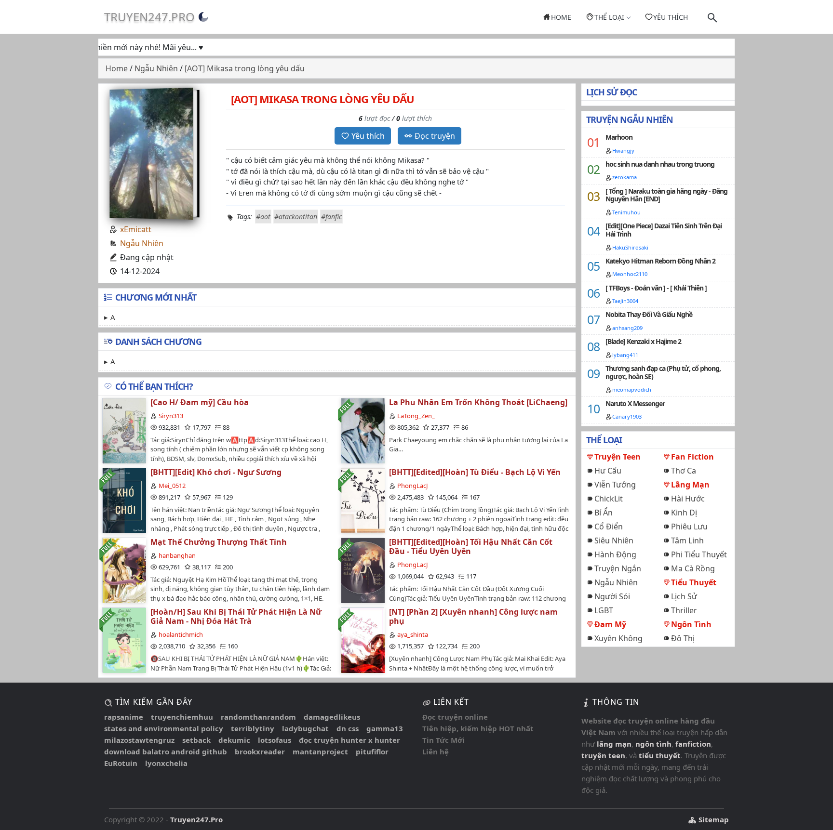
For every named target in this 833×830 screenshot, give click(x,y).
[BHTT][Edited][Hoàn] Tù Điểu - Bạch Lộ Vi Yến (475, 472)
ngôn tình (653, 744)
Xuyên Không (618, 638)
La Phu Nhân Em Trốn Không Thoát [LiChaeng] (478, 402)
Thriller (684, 610)
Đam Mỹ (610, 624)
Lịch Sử (684, 596)
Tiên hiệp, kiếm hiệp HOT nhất (478, 728)
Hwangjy (623, 150)
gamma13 (384, 728)
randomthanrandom (258, 717)
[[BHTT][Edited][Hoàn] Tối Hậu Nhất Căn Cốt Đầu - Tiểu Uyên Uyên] (362, 570)
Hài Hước (688, 498)
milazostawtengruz (139, 740)
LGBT (603, 610)
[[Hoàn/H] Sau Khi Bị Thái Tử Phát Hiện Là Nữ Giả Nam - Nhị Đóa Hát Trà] (124, 639)
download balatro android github (165, 751)
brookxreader (260, 751)
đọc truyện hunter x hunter (349, 740)
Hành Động (615, 554)
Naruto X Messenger (635, 403)
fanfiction (693, 744)
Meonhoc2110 (629, 273)
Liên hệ (435, 751)
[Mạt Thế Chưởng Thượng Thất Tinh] (124, 570)
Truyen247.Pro (149, 17)
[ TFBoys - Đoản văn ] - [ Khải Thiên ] (656, 287)
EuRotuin (120, 763)
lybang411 (625, 354)
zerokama (624, 177)
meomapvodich (631, 389)
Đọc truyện (435, 136)
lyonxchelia (166, 763)
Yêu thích (670, 17)
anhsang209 (627, 327)
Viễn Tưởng (615, 484)
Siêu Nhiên (613, 540)
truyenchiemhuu (182, 717)
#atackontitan (295, 216)
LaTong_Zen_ (416, 415)
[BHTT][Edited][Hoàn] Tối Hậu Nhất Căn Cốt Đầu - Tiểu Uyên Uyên (470, 546)
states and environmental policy (163, 728)
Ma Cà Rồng (693, 568)
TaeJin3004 (625, 300)
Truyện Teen (617, 456)
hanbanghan (177, 555)
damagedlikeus (332, 717)
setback (196, 740)
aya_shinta (412, 634)
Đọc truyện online (455, 717)
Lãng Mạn (690, 484)
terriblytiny (252, 728)
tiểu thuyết (660, 755)
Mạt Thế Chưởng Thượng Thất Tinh (218, 542)
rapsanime (123, 717)
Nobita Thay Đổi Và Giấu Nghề (648, 314)
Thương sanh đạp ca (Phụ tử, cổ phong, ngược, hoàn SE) (663, 372)
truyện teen (603, 755)
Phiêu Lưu (689, 526)
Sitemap (713, 819)
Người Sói (612, 596)
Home (561, 17)
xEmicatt (135, 229)
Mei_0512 (172, 485)
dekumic (234, 740)
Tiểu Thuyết (693, 582)
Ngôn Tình (691, 624)
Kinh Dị (684, 512)
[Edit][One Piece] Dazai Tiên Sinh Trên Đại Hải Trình (663, 229)
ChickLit (608, 498)
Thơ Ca (683, 470)
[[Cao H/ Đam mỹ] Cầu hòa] (124, 430)
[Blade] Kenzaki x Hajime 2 (643, 341)
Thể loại (609, 17)
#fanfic (331, 216)
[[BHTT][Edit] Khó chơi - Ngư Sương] (124, 500)
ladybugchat (305, 728)
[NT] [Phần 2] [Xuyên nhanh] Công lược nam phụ (473, 616)
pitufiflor (372, 751)
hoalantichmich (181, 634)
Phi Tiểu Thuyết (699, 554)
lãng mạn (614, 744)
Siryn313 (171, 415)
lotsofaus (274, 740)
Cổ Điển (608, 526)
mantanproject (320, 751)
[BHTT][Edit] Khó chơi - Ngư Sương (216, 472)
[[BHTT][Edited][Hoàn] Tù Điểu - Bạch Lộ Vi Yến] (362, 500)
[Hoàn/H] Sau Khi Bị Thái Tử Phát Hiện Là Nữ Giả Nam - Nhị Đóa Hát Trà (236, 616)
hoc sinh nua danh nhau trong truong (659, 164)
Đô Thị (683, 638)
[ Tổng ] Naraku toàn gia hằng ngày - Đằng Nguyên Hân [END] (666, 195)
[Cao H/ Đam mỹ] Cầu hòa (199, 402)
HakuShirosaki (630, 247)
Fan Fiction (692, 456)
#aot (263, 216)
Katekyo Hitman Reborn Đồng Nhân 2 (660, 260)
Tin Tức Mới (443, 740)
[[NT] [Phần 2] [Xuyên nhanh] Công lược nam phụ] (362, 639)
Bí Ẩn (603, 512)
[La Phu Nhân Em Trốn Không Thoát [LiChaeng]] (362, 430)
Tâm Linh (687, 540)
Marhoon (618, 137)
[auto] (203, 17)
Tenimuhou (626, 212)
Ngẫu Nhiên (141, 243)
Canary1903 (627, 416)
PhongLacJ (412, 485)
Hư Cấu (607, 470)
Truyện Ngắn (617, 568)
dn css (347, 728)
